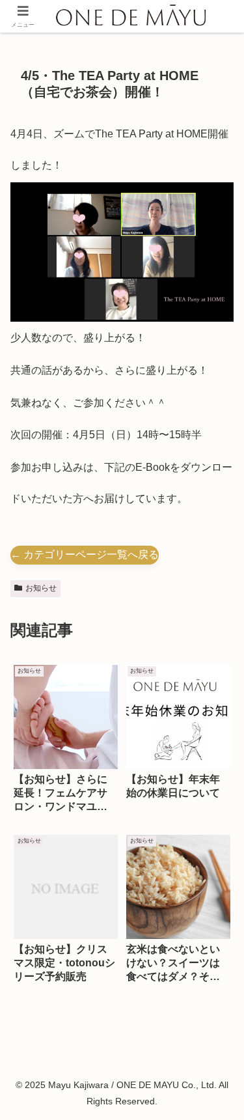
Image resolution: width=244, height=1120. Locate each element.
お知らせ (41, 588)
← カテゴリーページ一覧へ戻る (84, 554)
